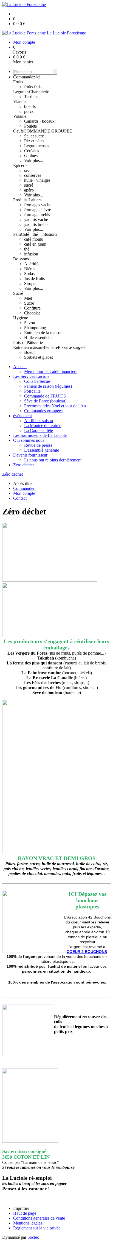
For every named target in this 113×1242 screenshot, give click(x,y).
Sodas (29, 273)
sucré (28, 185)
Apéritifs (31, 263)
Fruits (18, 82)
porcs (28, 111)
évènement (22, 415)
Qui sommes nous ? (30, 440)
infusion (31, 254)
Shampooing (35, 327)
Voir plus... (33, 160)
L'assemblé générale (41, 450)
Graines (31, 155)
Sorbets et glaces (38, 357)
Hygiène (20, 318)
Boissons (21, 259)
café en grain (35, 244)
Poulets (30, 126)
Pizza (62, 347)
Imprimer (21, 1208)
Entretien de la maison (43, 332)
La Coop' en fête (38, 430)
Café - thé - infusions (39, 234)
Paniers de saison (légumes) (48, 386)
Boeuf (29, 352)
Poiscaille (32, 391)
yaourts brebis (36, 224)
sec (27, 170)
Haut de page (24, 1213)
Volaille (19, 116)
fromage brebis (37, 214)
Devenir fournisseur (30, 455)
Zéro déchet (23, 465)
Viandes (20, 101)
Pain (17, 234)
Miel (28, 298)
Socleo (33, 1237)
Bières (29, 268)
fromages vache (37, 204)
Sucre (29, 303)
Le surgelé (76, 347)
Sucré (18, 293)
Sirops (29, 283)
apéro (29, 190)
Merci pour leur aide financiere (50, 371)
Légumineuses (36, 145)
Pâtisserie (35, 342)
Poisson (20, 342)
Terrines (31, 96)
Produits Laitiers (27, 200)
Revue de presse (38, 445)
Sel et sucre (34, 136)
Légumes (21, 91)
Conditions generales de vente (39, 1218)
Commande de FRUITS (45, 396)
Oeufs (18, 131)
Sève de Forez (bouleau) (45, 401)
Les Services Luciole (31, 376)
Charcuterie (39, 91)
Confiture (32, 308)
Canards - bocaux (39, 121)
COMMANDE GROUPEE (48, 131)
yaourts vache (36, 219)
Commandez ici (26, 77)
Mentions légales (27, 1223)
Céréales (31, 150)
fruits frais (32, 86)
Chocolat (32, 313)
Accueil (20, 366)
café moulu (33, 239)
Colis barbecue (37, 381)
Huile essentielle (38, 337)
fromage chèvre (37, 209)
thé (26, 249)
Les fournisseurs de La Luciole (40, 435)
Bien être (50, 347)
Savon (29, 322)
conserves (32, 175)
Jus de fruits (34, 278)
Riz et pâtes (34, 141)
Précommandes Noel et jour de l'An (55, 406)
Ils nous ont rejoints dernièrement (52, 460)
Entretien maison (27, 347)
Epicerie (20, 165)
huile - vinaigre (37, 180)
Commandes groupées (43, 410)
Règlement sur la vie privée (36, 1228)
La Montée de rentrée (42, 425)
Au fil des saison (38, 420)
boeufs (30, 106)
